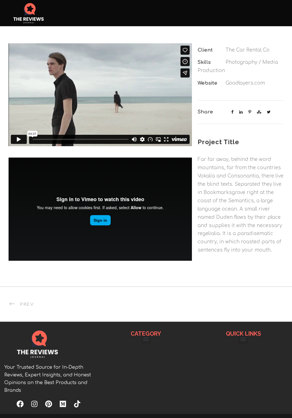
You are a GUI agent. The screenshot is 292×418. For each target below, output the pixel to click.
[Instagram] (34, 404)
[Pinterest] (49, 404)
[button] (146, 339)
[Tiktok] (77, 404)
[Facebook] (20, 404)
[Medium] (63, 404)
